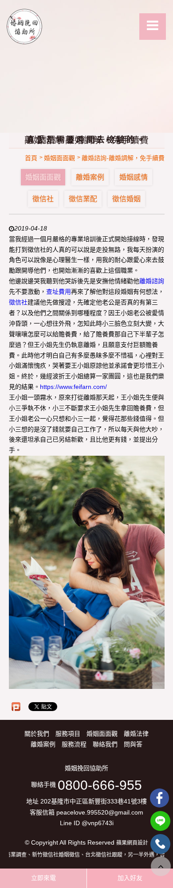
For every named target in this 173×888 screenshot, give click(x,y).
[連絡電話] (160, 844)
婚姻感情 (133, 177)
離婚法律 (136, 733)
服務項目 (67, 733)
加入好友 (130, 877)
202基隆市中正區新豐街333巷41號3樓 (93, 801)
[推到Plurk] (16, 706)
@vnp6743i (98, 822)
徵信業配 (83, 199)
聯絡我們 (105, 744)
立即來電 (43, 877)
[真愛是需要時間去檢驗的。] (86, 66)
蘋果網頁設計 (132, 843)
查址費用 (58, 291)
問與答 (133, 744)
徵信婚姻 (126, 199)
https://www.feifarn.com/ (73, 386)
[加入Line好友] (160, 821)
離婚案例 (90, 177)
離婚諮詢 (151, 280)
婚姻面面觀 (43, 177)
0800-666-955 (100, 785)
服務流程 (74, 744)
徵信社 (43, 199)
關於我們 (36, 733)
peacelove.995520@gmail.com (99, 812)
